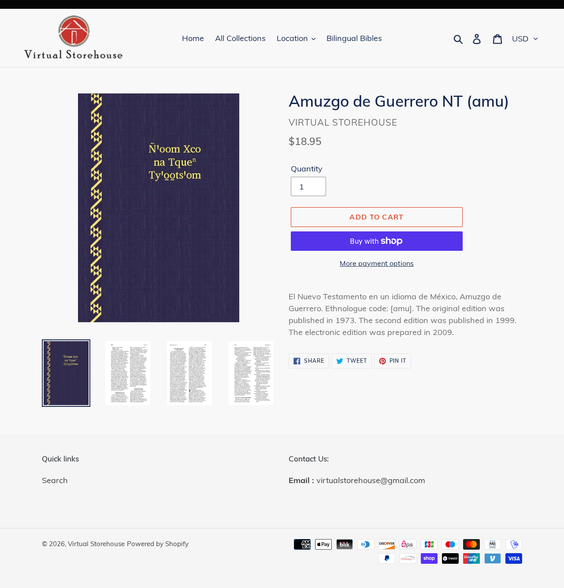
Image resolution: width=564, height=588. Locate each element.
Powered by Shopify (158, 544)
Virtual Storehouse (96, 544)
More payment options (377, 263)
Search (55, 480)
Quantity (307, 169)
